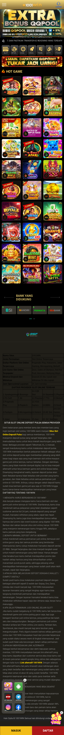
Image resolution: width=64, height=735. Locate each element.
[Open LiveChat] (59, 4)
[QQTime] (56, 718)
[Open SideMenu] (4, 4)
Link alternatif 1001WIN (31, 662)
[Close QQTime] (61, 712)
